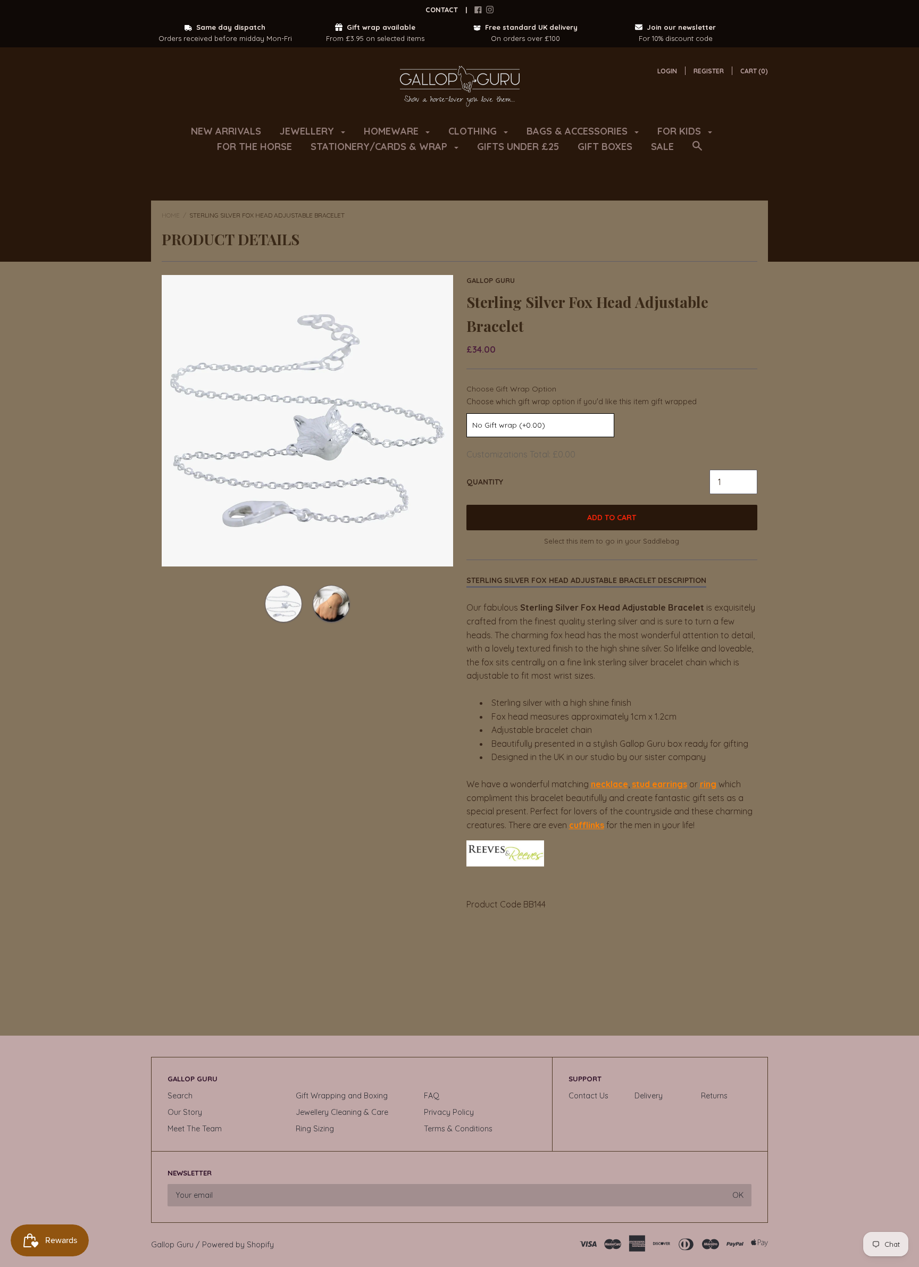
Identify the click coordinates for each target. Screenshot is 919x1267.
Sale (662, 146)
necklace (609, 784)
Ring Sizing (315, 1128)
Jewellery (308, 131)
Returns (714, 1096)
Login (667, 71)
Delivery (648, 1096)
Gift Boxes (605, 146)
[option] (307, 420)
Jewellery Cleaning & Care (342, 1112)
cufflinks (586, 825)
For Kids (680, 131)
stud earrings (659, 784)
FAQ (431, 1096)
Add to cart (611, 517)
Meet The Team (195, 1128)
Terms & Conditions (458, 1128)
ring (708, 784)
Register (709, 71)
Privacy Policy (449, 1112)
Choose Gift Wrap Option (511, 389)
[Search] (697, 151)
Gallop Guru (490, 280)
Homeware (392, 131)
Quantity (484, 482)
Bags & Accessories (578, 131)
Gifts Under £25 (518, 146)
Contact (441, 9)
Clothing (473, 131)
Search (180, 1096)
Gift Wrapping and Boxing (342, 1096)
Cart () (754, 71)
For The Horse (254, 146)
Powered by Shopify (238, 1244)
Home (171, 215)
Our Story (185, 1112)
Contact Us (588, 1096)
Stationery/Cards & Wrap (380, 146)
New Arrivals (226, 131)
